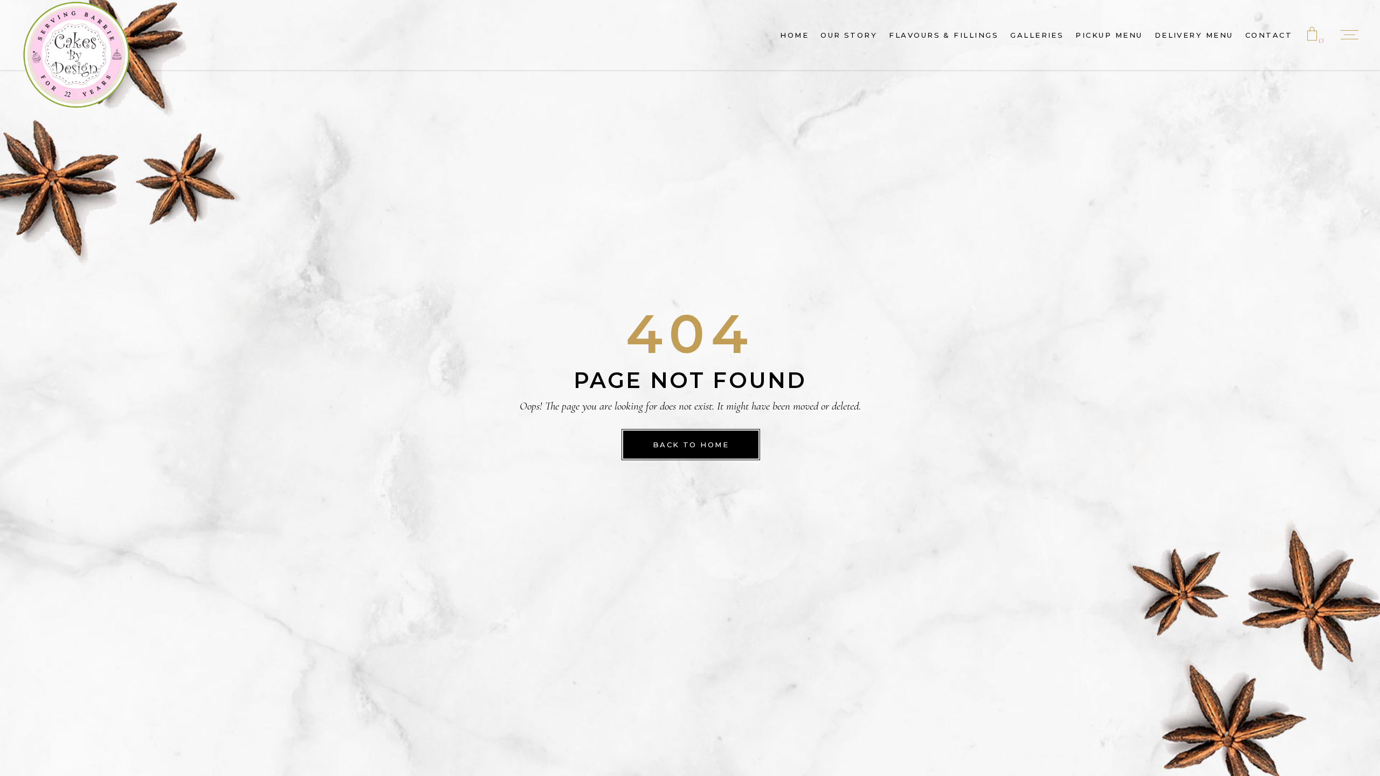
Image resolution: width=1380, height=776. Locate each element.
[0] (1312, 35)
